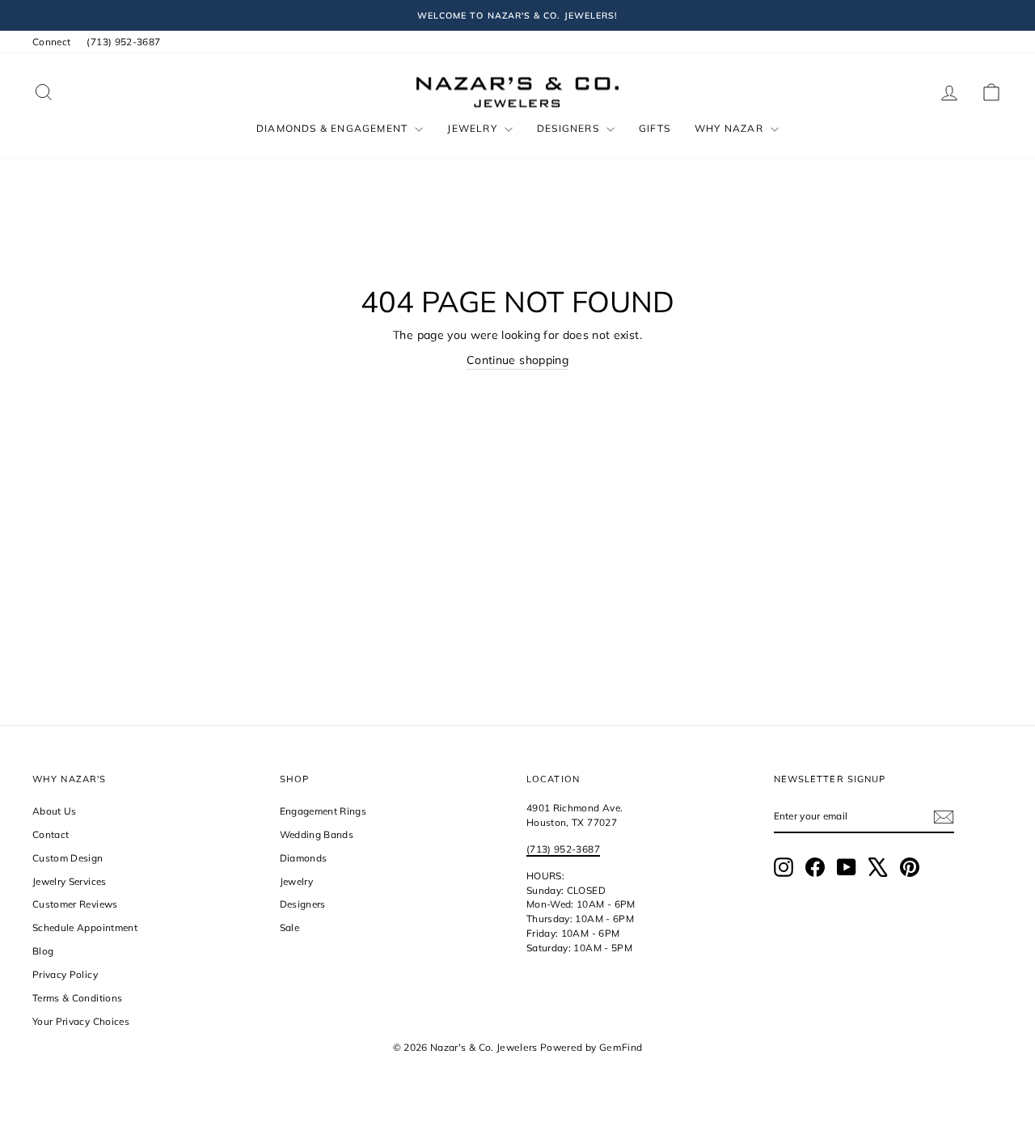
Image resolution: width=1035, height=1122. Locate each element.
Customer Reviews (75, 904)
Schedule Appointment (84, 927)
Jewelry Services (69, 881)
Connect (51, 42)
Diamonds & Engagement (333, 128)
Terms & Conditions (77, 998)
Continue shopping (517, 360)
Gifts (654, 128)
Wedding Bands (317, 834)
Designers (569, 128)
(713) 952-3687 (123, 42)
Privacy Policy (65, 974)
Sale (289, 927)
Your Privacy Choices (80, 1021)
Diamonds (303, 858)
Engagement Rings (323, 811)
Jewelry (474, 128)
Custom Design (68, 858)
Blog (42, 951)
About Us (54, 811)
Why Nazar (731, 128)
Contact (50, 834)
